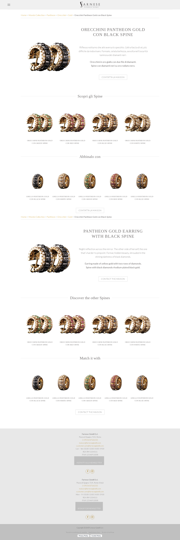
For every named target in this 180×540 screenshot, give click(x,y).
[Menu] (8, 4)
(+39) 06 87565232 (90, 440)
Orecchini (61, 15)
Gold (70, 15)
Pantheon (51, 15)
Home (24, 15)
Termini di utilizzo (108, 532)
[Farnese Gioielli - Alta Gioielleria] (90, 5)
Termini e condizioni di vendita (76, 532)
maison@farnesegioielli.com (90, 443)
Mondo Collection (37, 15)
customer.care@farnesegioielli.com (90, 446)
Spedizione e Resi (94, 532)
